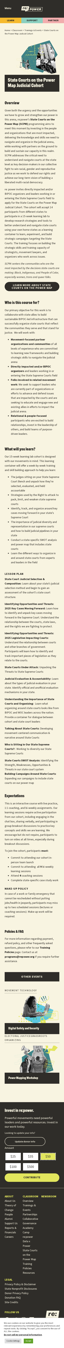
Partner (53, 20)
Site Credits (11, 1302)
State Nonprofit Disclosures (21, 1289)
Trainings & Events (33, 30)
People (9, 1214)
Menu (8, 8)
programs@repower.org (19, 957)
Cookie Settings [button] (13, 1341)
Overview (28, 1201)
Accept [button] (28, 1341)
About (9, 1196)
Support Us (11, 1223)
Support (32, 20)
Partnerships (30, 1214)
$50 (48, 1156)
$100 (13, 1166)
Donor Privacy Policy (16, 1293)
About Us (10, 1201)
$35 (30, 1156)
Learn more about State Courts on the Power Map (32, 286)
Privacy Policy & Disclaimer (20, 1284)
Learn (10, 20)
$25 (13, 1156)
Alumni (9, 1219)
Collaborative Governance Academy (30, 1223)
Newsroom (48, 1196)
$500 (30, 1166)
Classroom (17, 30)
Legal (8, 1280)
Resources (29, 1273)
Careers (9, 1237)
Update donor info (25, 1141)
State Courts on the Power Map (30, 1254)
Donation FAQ (13, 1298)
